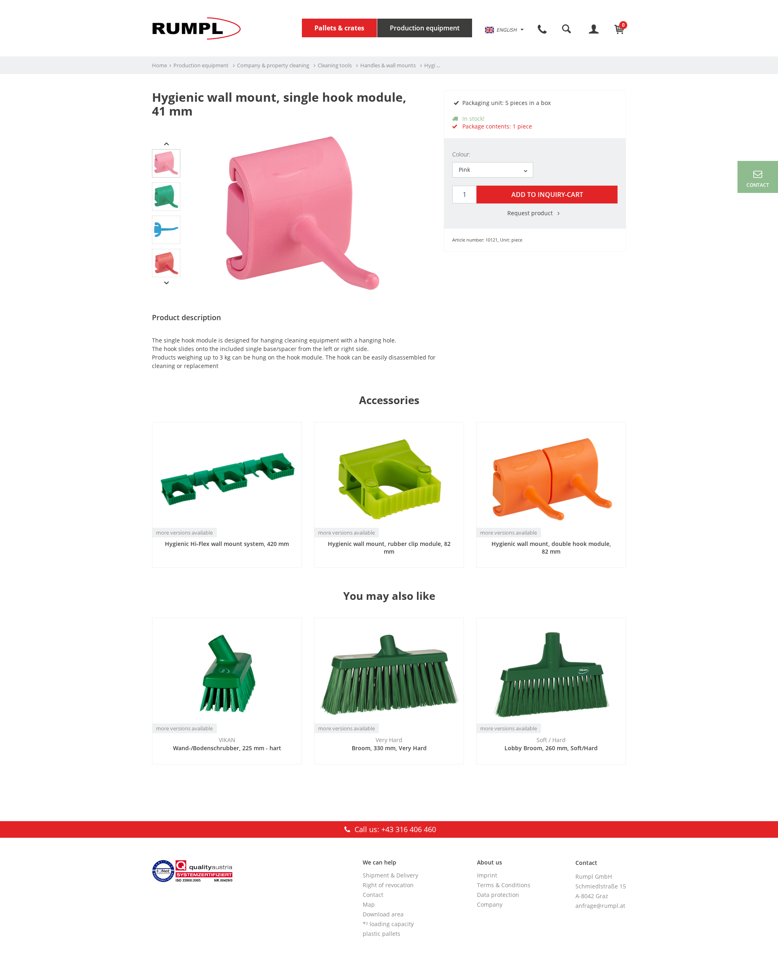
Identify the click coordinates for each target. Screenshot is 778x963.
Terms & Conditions (503, 885)
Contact (373, 895)
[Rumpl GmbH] (196, 28)
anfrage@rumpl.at (600, 905)
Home (159, 65)
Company (489, 904)
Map (369, 904)
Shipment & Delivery (390, 875)
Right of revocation (388, 885)
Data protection (498, 895)
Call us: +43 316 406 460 (394, 829)
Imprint (487, 875)
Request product (530, 213)
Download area (383, 914)
